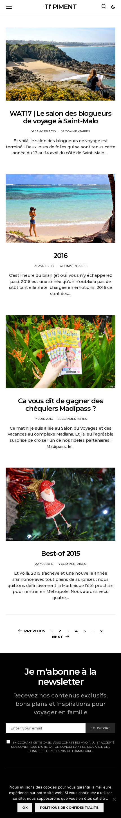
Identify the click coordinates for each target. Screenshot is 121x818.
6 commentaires (74, 266)
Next (57, 637)
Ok (24, 808)
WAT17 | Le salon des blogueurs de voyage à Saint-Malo (60, 117)
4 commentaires (72, 564)
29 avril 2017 (44, 266)
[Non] (114, 799)
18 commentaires (75, 131)
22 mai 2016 (44, 564)
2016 (60, 255)
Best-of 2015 (60, 553)
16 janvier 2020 (43, 131)
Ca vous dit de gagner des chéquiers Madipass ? (60, 405)
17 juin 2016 (43, 419)
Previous (34, 631)
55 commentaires (72, 419)
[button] (113, 7)
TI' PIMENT (60, 7)
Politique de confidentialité (69, 808)
